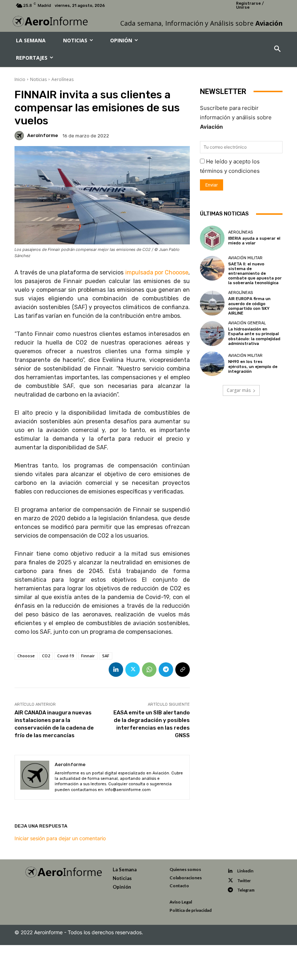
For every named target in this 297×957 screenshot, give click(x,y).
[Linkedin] (116, 669)
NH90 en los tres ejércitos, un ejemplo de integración (252, 366)
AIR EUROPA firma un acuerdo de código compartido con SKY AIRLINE (249, 306)
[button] (277, 49)
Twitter (244, 880)
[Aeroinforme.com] (50, 21)
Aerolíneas (62, 79)
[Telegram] (166, 669)
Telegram (246, 890)
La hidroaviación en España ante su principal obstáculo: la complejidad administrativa (254, 336)
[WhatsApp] (149, 669)
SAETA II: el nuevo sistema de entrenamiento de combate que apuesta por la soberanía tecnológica (255, 274)
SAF (105, 655)
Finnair (88, 655)
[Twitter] (132, 669)
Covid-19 (65, 655)
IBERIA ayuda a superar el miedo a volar (254, 240)
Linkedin (245, 870)
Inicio (19, 79)
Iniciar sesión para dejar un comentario (60, 838)
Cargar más (239, 390)
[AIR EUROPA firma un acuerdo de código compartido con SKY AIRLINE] (212, 303)
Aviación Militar (245, 258)
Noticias (38, 79)
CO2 (46, 655)
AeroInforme (42, 135)
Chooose (26, 655)
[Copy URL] (182, 669)
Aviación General (247, 323)
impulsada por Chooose (156, 272)
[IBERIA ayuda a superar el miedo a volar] (212, 238)
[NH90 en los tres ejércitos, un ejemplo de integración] (212, 363)
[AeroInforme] (20, 135)
